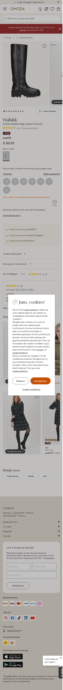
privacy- (39, 350)
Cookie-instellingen (30, 389)
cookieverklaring (19, 353)
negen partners (30, 310)
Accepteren (39, 381)
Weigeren (19, 381)
